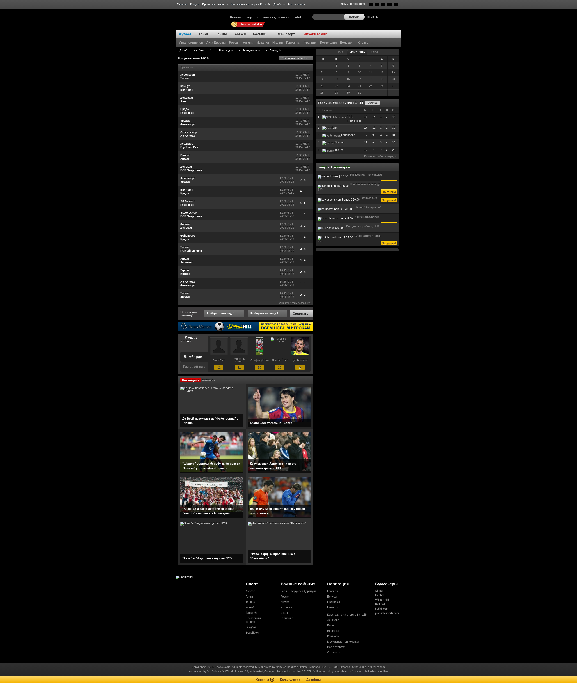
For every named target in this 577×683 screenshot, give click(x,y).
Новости (222, 4)
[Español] (383, 5)
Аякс (335, 127)
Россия (285, 596)
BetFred (380, 604)
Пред (340, 52)
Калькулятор (290, 679)
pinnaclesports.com (387, 613)
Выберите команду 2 (264, 313)
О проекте (333, 652)
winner (379, 590)
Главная (182, 4)
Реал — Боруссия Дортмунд (298, 591)
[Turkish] (396, 5)
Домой (183, 50)
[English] (370, 5)
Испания (286, 607)
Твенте (339, 150)
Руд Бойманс (300, 360)
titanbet (379, 595)
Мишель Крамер (239, 360)
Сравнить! (301, 313)
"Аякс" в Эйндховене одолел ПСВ (207, 558)
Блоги (331, 625)
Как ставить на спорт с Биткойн (251, 4)
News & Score (203, 16)
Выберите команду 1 (221, 313)
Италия (285, 612)
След (374, 52)
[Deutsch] (389, 5)
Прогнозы (208, 4)
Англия (285, 602)
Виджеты (333, 630)
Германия (287, 618)
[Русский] (377, 5)
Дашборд (279, 4)
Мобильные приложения (343, 641)
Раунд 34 (276, 50)
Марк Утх (219, 360)
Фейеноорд (348, 135)
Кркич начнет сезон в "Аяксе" (271, 423)
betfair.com (381, 608)
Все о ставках (296, 4)
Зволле (339, 142)
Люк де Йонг (280, 360)
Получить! (389, 191)
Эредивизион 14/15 (294, 58)
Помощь (372, 16)
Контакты (333, 636)
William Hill (382, 599)
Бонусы (195, 4)
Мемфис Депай (259, 360)
